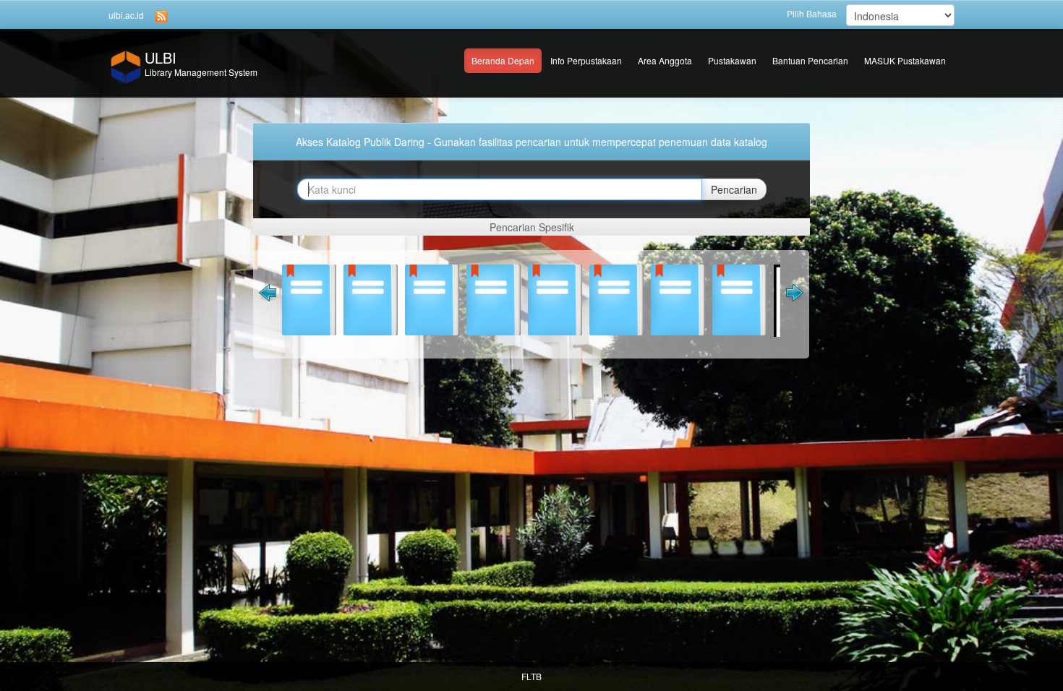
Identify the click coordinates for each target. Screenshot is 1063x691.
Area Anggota (665, 60)
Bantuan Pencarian (810, 60)
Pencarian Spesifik (532, 227)
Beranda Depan (502, 60)
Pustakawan (732, 60)
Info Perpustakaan (586, 60)
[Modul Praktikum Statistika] (384, 298)
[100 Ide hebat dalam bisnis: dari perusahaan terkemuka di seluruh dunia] (569, 298)
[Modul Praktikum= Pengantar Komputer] (323, 298)
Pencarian (734, 189)
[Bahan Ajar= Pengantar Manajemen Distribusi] (507, 298)
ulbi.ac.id (126, 15)
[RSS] (161, 15)
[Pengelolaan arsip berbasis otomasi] (630, 298)
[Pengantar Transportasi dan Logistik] (753, 302)
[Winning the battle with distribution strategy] (692, 298)
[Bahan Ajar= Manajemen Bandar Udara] (446, 298)
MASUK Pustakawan (905, 60)
